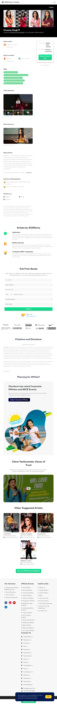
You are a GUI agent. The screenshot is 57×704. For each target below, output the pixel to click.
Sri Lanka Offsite (28, 630)
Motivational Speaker (17, 32)
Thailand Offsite (28, 593)
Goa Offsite (26, 587)
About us (42, 587)
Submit (28, 309)
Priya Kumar (41, 534)
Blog (40, 595)
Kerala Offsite (27, 590)
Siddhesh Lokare (25, 560)
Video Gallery (43, 593)
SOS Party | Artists (12, 2)
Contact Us (43, 610)
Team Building (10, 592)
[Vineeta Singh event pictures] (18, 136)
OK (48, 696)
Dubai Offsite (27, 595)
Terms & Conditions (45, 603)
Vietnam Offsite (28, 598)
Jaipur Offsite (27, 612)
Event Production (12, 597)
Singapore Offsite (28, 600)
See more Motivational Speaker (28, 571)
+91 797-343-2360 (29, 691)
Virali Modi (7, 534)
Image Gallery (44, 590)
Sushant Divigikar (26, 534)
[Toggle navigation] (55, 2)
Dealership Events (28, 620)
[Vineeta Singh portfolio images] (9, 18)
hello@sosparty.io (31, 316)
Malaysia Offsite (28, 628)
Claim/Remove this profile (28, 344)
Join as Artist (43, 598)
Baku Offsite (26, 625)
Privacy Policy (44, 600)
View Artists (10, 595)
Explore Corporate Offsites (19, 399)
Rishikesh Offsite (28, 622)
